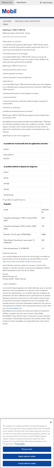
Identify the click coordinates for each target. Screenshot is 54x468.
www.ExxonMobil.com (14, 308)
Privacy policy (20, 444)
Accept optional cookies (27, 463)
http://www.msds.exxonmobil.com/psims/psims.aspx (22, 261)
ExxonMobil (7, 21)
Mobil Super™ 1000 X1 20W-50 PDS (27, 21)
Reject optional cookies (27, 456)
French (5, 24)
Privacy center (27, 449)
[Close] (51, 422)
